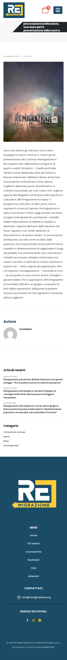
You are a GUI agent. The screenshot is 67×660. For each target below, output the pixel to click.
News (6, 441)
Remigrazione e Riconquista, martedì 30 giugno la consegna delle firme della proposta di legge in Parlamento (29, 394)
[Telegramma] (40, 620)
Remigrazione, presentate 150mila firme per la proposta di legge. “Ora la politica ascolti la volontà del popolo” (33, 381)
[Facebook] (27, 620)
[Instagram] (33, 620)
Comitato (27, 56)
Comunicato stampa (14, 432)
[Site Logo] (14, 10)
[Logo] (34, 494)
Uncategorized (10, 445)
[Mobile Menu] (57, 10)
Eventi (6, 436)
